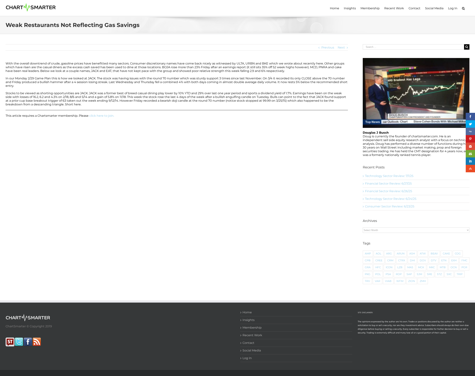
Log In (247, 358)
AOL (378, 253)
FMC (464, 260)
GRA (368, 267)
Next (341, 47)
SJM (419, 274)
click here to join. (101, 115)
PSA (388, 274)
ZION (411, 281)
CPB (368, 260)
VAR (377, 281)
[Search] (463, 8)
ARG (389, 253)
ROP (399, 274)
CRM (390, 260)
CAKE (446, 253)
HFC (378, 267)
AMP (368, 253)
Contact (248, 343)
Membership (252, 327)
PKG (367, 274)
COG (458, 253)
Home (247, 312)
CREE (378, 260)
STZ (439, 274)
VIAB (388, 281)
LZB (399, 267)
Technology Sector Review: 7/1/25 (389, 176)
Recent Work (252, 335)
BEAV (434, 253)
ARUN (400, 253)
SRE (429, 274)
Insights (249, 320)
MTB (443, 267)
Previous (327, 47)
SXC (449, 274)
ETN (443, 260)
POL (378, 274)
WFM (399, 281)
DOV (423, 260)
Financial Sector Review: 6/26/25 (388, 191)
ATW (423, 253)
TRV (367, 281)
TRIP (460, 274)
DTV (433, 260)
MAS (410, 267)
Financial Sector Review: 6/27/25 (388, 183)
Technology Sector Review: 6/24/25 (390, 199)
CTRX (401, 260)
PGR (464, 267)
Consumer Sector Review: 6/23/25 (389, 206)
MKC (432, 267)
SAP (409, 274)
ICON (389, 267)
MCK (421, 267)
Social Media (252, 350)
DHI (412, 260)
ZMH (423, 281)
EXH (454, 260)
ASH (412, 253)
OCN (454, 267)
